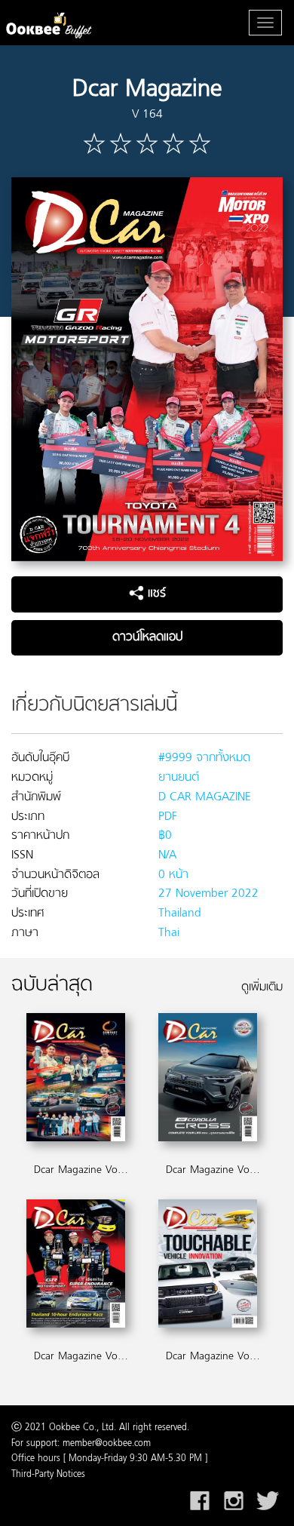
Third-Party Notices (48, 1474)
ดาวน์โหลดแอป (147, 637)
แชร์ (155, 593)
